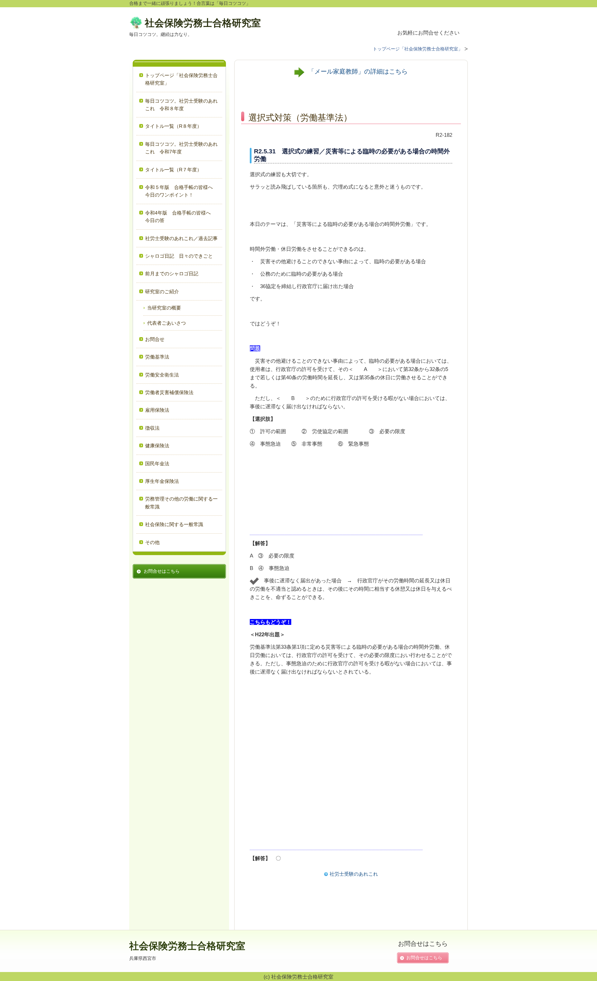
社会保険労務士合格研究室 (203, 23)
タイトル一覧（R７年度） (173, 169)
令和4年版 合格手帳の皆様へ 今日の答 (180, 216)
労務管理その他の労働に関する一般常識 (181, 502)
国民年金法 (157, 463)
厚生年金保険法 (162, 481)
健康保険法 (157, 445)
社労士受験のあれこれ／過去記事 (182, 238)
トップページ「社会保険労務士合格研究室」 (181, 79)
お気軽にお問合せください (428, 33)
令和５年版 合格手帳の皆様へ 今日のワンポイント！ (181, 191)
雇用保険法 (157, 410)
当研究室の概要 (164, 308)
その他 (152, 542)
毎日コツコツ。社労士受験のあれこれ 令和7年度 (181, 147)
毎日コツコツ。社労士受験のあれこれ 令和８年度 (181, 104)
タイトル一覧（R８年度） (173, 126)
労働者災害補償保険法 (169, 392)
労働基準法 (157, 357)
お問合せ (154, 339)
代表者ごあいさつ (166, 323)
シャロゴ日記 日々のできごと (179, 256)
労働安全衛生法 (162, 375)
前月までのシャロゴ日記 (171, 273)
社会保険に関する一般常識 (174, 524)
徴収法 (152, 428)
